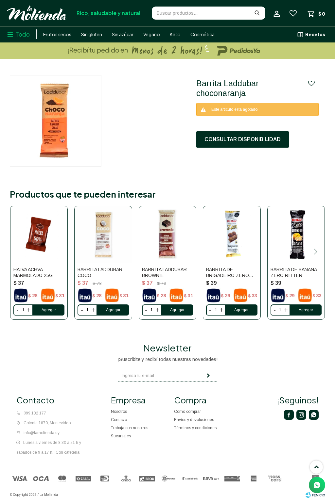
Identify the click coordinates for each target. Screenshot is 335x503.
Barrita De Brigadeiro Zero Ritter (227, 272)
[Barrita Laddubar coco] (103, 234)
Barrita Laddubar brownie (164, 272)
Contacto (119, 419)
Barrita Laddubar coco (100, 272)
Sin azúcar (122, 34)
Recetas (315, 34)
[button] (315, 251)
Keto (175, 34)
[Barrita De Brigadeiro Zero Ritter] (231, 234)
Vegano (151, 34)
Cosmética (202, 34)
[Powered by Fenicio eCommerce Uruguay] (315, 495)
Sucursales (121, 436)
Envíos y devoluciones (194, 419)
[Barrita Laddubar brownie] (167, 234)
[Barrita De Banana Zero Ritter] (296, 234)
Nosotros (119, 411)
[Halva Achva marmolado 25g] (39, 234)
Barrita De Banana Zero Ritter (294, 272)
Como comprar (187, 411)
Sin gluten (91, 34)
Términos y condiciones (195, 428)
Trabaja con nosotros (129, 428)
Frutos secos (57, 34)
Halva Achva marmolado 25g (33, 272)
